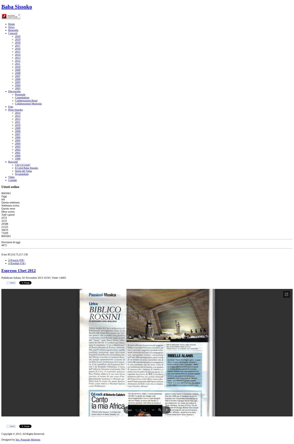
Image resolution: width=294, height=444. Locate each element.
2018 (17, 42)
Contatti (12, 180)
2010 (17, 66)
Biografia (13, 30)
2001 (17, 152)
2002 (17, 149)
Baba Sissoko (16, 7)
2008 (17, 73)
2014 (17, 54)
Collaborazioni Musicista (28, 103)
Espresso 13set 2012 (18, 270)
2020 (17, 36)
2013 (17, 57)
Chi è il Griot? (22, 164)
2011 (17, 63)
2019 (17, 39)
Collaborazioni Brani (26, 100)
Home (11, 24)
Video (11, 177)
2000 (17, 155)
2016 (17, 48)
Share (12, 283)
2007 (17, 76)
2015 (17, 51)
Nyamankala (22, 174)
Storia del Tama (23, 171)
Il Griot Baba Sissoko (26, 167)
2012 (17, 60)
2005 (17, 82)
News (11, 27)
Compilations (22, 97)
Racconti (13, 161)
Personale (20, 94)
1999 (17, 158)
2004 (17, 85)
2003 (17, 88)
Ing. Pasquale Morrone (28, 439)
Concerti (12, 33)
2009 (17, 70)
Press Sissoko (15, 109)
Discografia (14, 91)
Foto (10, 106)
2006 (17, 79)
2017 (17, 45)
